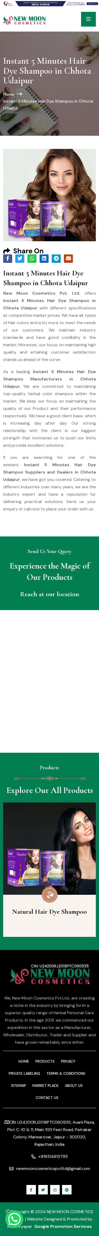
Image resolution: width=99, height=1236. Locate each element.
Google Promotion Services (63, 1226)
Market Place (45, 1085)
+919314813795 (53, 1156)
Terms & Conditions (65, 1073)
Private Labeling (24, 1073)
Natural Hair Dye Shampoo (49, 911)
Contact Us (47, 1097)
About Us (74, 1085)
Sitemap (18, 1085)
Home (8, 94)
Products (45, 1061)
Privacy (68, 1061)
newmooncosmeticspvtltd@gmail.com (53, 1168)
